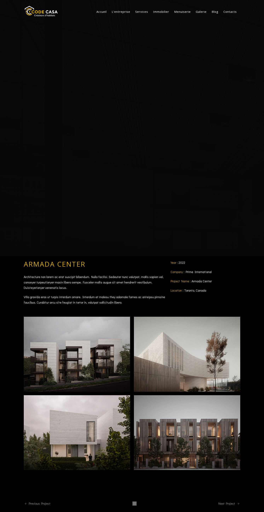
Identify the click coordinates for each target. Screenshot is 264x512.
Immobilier (161, 12)
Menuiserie (182, 12)
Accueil (101, 12)
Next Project (227, 503)
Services (141, 12)
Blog (215, 12)
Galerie (201, 12)
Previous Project (39, 503)
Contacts (230, 12)
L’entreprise (121, 12)
